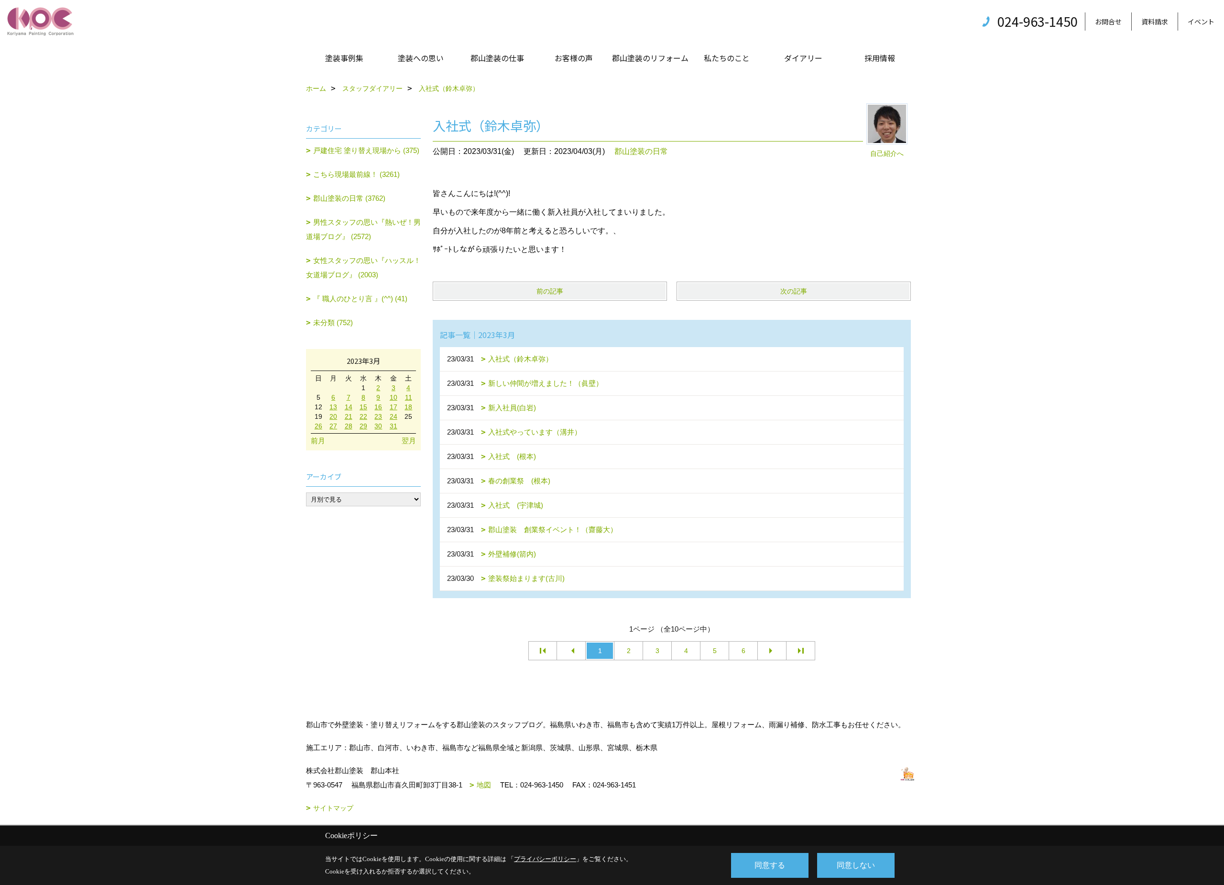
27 (333, 426)
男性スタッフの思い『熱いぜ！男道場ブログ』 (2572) (363, 229)
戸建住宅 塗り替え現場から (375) (366, 150)
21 (348, 416)
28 (348, 426)
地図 (484, 785)
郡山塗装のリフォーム (650, 58)
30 (378, 426)
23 (378, 416)
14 (348, 407)
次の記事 (793, 291)
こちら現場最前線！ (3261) (356, 174)
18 (408, 407)
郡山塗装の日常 (641, 151)
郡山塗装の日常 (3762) (349, 198)
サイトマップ (333, 808)
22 (363, 416)
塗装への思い (421, 58)
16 (378, 407)
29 (363, 426)
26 (318, 426)
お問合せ (1108, 21)
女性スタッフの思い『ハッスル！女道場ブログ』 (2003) (363, 267)
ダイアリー (803, 58)
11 (408, 397)
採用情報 (879, 58)
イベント (1201, 21)
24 (393, 416)
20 (333, 416)
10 (393, 397)
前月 (318, 441)
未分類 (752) (333, 322)
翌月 (409, 441)
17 (393, 407)
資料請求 (1154, 21)
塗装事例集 (344, 58)
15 (363, 407)
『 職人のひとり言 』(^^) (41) (360, 299)
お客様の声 (574, 58)
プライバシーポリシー (545, 859)
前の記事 (549, 291)
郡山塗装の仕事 (497, 58)
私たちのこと (727, 58)
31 (393, 426)
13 (333, 407)
